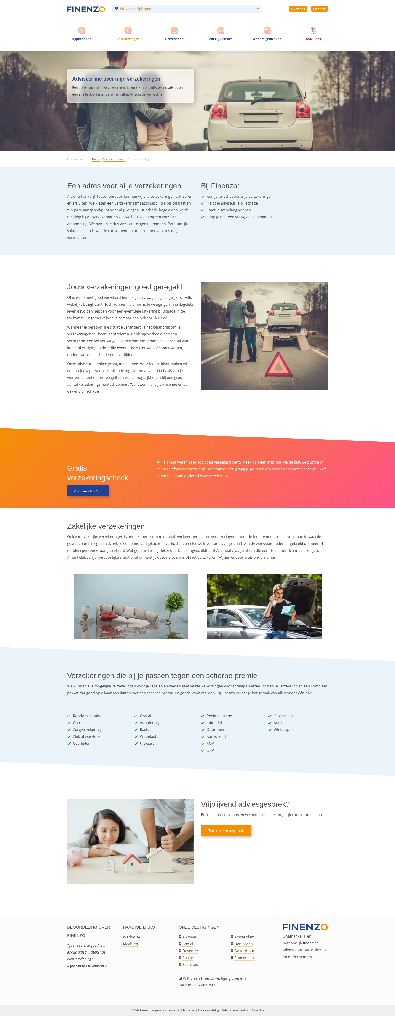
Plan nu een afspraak (226, 830)
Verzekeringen (128, 39)
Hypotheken (81, 39)
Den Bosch (243, 943)
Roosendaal (244, 957)
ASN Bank (313, 39)
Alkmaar (189, 937)
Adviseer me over (114, 159)
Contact (319, 9)
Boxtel (187, 943)
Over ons (298, 9)
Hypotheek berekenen (82, 48)
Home (96, 159)
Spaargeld (267, 48)
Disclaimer (189, 1010)
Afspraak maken (88, 490)
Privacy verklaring (208, 1010)
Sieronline (258, 1010)
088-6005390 (203, 985)
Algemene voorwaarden (166, 1010)
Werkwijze (131, 937)
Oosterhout (244, 950)
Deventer (190, 950)
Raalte (187, 957)
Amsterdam (244, 937)
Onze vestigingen (136, 8)
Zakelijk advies (220, 39)
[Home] (86, 8)
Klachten (130, 943)
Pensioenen (174, 39)
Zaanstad (190, 964)
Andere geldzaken (267, 39)
